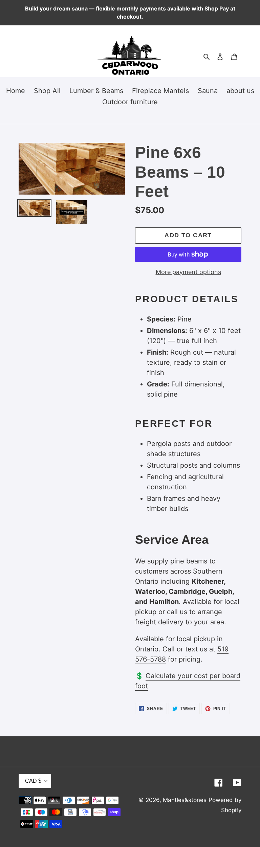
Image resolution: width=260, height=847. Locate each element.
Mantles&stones (185, 800)
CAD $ (33, 781)
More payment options (188, 271)
